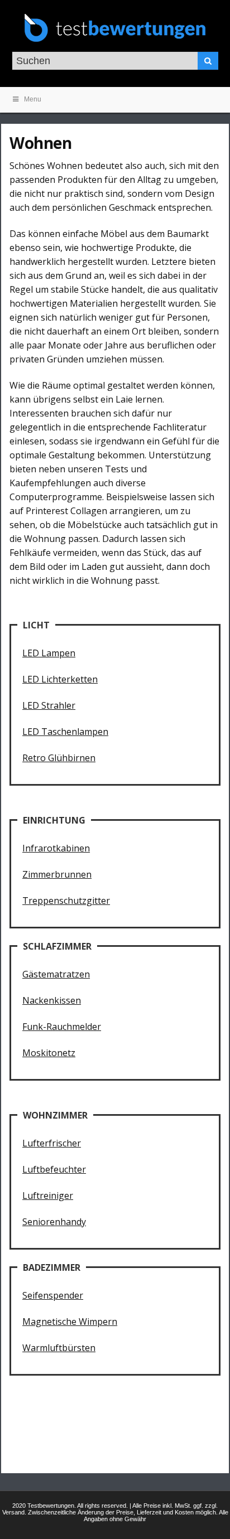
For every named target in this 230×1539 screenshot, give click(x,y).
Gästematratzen (56, 974)
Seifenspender (52, 1295)
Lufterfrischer (51, 1143)
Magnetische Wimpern (69, 1321)
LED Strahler (48, 705)
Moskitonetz (48, 1053)
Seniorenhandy (54, 1222)
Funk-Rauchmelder (61, 1026)
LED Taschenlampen (65, 731)
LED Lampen (48, 653)
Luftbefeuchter (54, 1169)
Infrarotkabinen (56, 848)
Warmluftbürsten (58, 1348)
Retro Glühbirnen (58, 758)
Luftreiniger (47, 1195)
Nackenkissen (51, 1000)
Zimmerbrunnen (57, 874)
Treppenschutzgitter (66, 900)
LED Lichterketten (60, 679)
